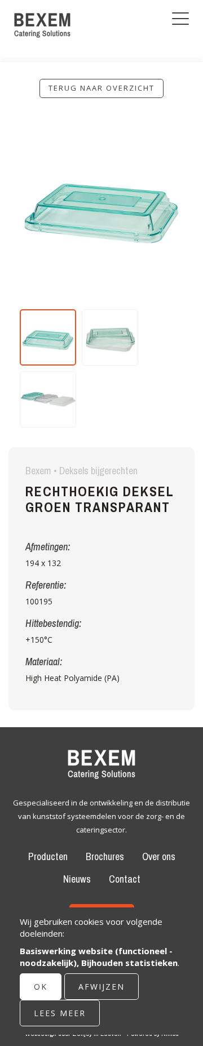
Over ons (158, 856)
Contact (124, 879)
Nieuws (77, 879)
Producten (48, 856)
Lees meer (60, 1013)
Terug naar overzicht (101, 88)
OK (40, 986)
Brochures (105, 856)
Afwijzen (101, 986)
